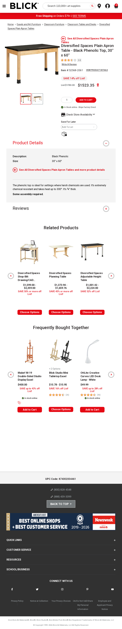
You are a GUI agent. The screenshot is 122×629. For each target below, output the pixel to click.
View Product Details (97, 70)
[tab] (61, 143)
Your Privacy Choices (61, 601)
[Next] (111, 276)
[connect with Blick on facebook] (12, 591)
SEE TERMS (79, 15)
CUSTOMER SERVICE (19, 549)
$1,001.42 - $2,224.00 (92, 286)
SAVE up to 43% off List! (30, 390)
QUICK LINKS (14, 540)
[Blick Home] (24, 6)
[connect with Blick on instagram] (62, 591)
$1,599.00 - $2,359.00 (29, 286)
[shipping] (65, 134)
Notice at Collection (39, 601)
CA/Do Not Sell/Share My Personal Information (83, 605)
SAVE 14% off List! (74, 78)
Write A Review (69, 64)
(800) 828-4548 (62, 489)
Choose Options (29, 312)
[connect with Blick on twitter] (37, 591)
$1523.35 (86, 85)
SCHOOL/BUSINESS (18, 569)
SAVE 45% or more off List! (61, 293)
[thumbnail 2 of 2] (37, 98)
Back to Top (59, 504)
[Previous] (11, 276)
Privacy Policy (17, 601)
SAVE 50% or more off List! (29, 293)
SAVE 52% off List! (90, 291)
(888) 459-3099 (62, 496)
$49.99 (84, 384)
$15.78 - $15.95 (58, 384)
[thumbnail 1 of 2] (25, 98)
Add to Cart (30, 409)
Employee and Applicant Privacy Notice (105, 605)
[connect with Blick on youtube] (112, 591)
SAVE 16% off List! (58, 388)
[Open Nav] (4, 6)
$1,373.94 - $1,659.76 (60, 286)
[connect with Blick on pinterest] (87, 591)
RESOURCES (14, 559)
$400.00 (22, 384)
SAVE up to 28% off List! (92, 390)
